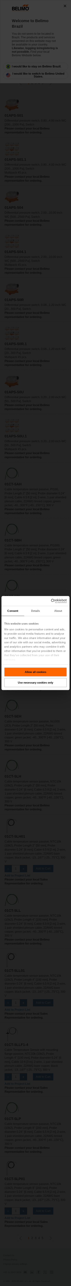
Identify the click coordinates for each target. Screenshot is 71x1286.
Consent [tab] (12, 610)
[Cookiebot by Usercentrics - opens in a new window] (51, 601)
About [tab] (58, 610)
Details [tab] (35, 610)
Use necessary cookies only (35, 682)
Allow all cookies (35, 671)
